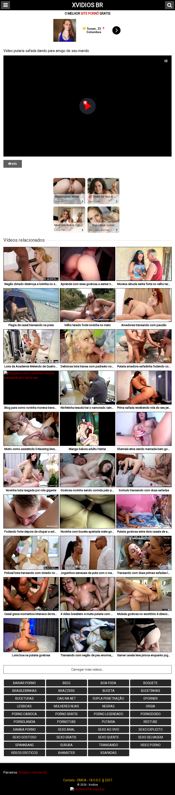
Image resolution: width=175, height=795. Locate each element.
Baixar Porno (24, 683)
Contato (69, 780)
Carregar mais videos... (87, 669)
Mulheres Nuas (66, 706)
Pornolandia (24, 722)
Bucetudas (24, 698)
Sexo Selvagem (150, 737)
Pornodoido (151, 714)
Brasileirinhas (24, 691)
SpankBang (24, 745)
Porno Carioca (24, 714)
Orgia (150, 706)
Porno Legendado (108, 714)
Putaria (108, 722)
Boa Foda (108, 683)
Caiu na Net (66, 698)
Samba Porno (24, 729)
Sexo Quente (108, 737)
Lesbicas (24, 706)
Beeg (66, 683)
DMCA (81, 780)
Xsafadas (108, 753)
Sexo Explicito (151, 729)
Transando (108, 745)
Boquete (150, 683)
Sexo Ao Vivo (108, 729)
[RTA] (87, 789)
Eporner (151, 698)
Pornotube (66, 722)
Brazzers (66, 691)
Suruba (66, 745)
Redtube (150, 722)
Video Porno (150, 745)
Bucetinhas (150, 691)
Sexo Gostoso (24, 737)
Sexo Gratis (66, 737)
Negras (108, 706)
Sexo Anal (66, 729)
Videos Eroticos (24, 753)
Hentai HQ (39, 772)
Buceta (109, 691)
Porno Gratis (66, 714)
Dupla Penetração (108, 698)
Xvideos (24, 772)
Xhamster (66, 753)
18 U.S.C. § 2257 (100, 780)
